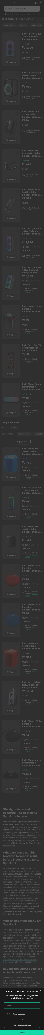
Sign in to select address (22, 1025)
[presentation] (22, 1005)
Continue (22, 1032)
